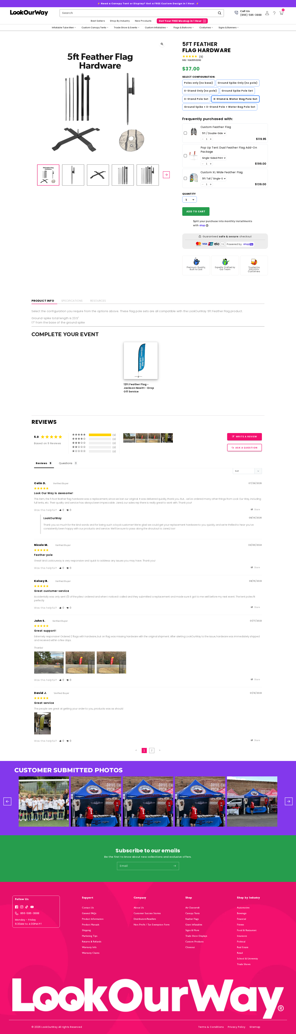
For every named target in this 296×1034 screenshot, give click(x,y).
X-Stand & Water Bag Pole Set (235, 99)
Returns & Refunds (91, 941)
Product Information (92, 919)
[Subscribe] (174, 866)
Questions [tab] (65, 463)
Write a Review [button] (246, 436)
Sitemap (255, 1027)
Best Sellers (98, 21)
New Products (143, 21)
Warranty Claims (91, 953)
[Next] (166, 175)
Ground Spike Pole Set (237, 90)
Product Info (43, 301)
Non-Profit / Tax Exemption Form (152, 924)
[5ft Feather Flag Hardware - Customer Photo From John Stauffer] (129, 438)
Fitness (240, 924)
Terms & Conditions (211, 1027)
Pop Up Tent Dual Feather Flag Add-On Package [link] (229, 150)
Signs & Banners (228, 27)
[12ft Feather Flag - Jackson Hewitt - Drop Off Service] (140, 360)
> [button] (160, 750)
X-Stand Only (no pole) (200, 90)
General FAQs (89, 913)
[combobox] (142, 13)
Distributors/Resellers (145, 919)
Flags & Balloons (183, 27)
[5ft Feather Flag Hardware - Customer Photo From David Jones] (167, 438)
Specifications (72, 301)
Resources (98, 301)
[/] (29, 13)
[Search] (219, 13)
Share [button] (257, 509)
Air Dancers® (193, 907)
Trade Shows (244, 964)
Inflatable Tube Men (63, 27)
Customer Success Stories (147, 913)
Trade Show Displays (196, 936)
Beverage (241, 913)
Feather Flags (192, 919)
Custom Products (195, 941)
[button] (203, 139)
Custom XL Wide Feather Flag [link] (222, 172)
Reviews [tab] (41, 463)
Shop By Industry (120, 21)
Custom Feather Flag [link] (216, 127)
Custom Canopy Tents (94, 27)
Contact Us (88, 907)
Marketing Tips (89, 936)
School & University (247, 958)
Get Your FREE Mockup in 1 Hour (180, 21)
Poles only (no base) (198, 83)
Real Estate (242, 947)
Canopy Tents (193, 913)
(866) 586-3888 (251, 15)
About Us (139, 907)
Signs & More (192, 930)
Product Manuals (90, 924)
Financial (241, 919)
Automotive (243, 907)
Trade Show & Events (125, 27)
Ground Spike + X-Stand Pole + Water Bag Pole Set (219, 107)
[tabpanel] (140, 367)
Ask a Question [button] (246, 447)
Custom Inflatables (155, 27)
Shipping (86, 930)
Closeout (190, 947)
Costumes (205, 27)
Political (241, 941)
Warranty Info (89, 947)
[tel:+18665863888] (236, 14)
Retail (240, 953)
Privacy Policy (236, 1027)
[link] (193, 133)
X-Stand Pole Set (196, 99)
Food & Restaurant (246, 930)
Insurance (242, 936)
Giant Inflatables (194, 924)
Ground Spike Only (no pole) (238, 83)
